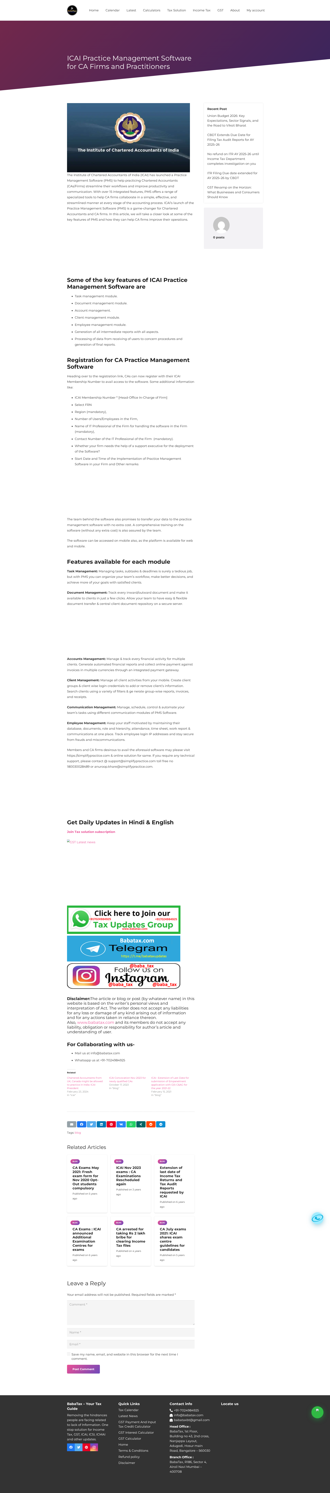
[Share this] (81, 1124)
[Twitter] (78, 1447)
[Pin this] (111, 1124)
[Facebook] (71, 1447)
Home (123, 1445)
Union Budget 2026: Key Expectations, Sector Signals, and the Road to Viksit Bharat (232, 120)
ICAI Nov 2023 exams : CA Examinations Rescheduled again (128, 1176)
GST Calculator (129, 1439)
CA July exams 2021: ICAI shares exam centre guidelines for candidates (173, 1239)
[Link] (72, 10)
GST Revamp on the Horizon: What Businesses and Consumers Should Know (233, 192)
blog (78, 1132)
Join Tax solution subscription (91, 832)
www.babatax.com (95, 1022)
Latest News (128, 1416)
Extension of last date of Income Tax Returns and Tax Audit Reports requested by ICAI (172, 1182)
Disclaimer (126, 1463)
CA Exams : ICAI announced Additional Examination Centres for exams (87, 1239)
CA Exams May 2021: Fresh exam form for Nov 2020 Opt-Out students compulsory (86, 1178)
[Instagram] (94, 1447)
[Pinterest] (86, 1447)
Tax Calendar (128, 1410)
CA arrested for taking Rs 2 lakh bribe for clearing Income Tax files (130, 1237)
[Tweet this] (91, 1124)
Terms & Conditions (133, 1451)
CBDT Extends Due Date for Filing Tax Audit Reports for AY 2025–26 (230, 139)
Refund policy (129, 1457)
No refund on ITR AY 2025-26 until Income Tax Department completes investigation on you (233, 159)
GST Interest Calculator (136, 1432)
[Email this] (71, 1124)
